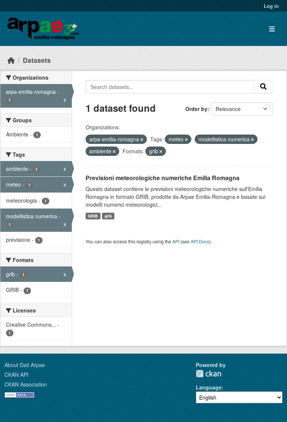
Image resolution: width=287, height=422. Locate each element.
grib (108, 216)
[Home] (11, 60)
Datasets (37, 60)
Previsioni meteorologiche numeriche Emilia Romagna (163, 177)
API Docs (200, 241)
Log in (271, 5)
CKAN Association (25, 384)
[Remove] (142, 139)
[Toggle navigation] (272, 29)
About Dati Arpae (24, 365)
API (175, 241)
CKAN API (16, 374)
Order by (196, 109)
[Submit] (263, 86)
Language (209, 387)
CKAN (208, 374)
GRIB (93, 216)
